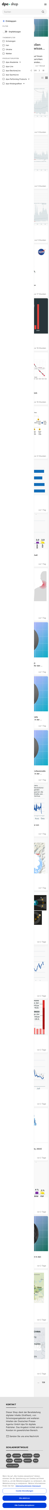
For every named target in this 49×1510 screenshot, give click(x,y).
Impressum (36, 1486)
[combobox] (22, 12)
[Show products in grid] (46, 77)
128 (43, 1382)
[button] (8, 1456)
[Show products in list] (42, 77)
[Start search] (43, 12)
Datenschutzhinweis (24, 1486)
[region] (24, 1489)
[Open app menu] (45, 4)
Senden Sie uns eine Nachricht (24, 1436)
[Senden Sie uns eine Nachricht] (7, 1436)
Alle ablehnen (24, 1498)
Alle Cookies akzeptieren (24, 1505)
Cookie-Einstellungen (24, 1491)
